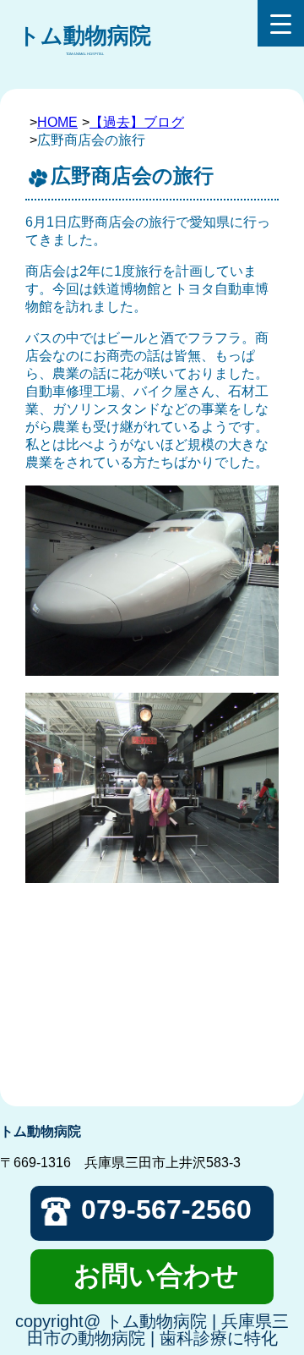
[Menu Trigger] (281, 23)
